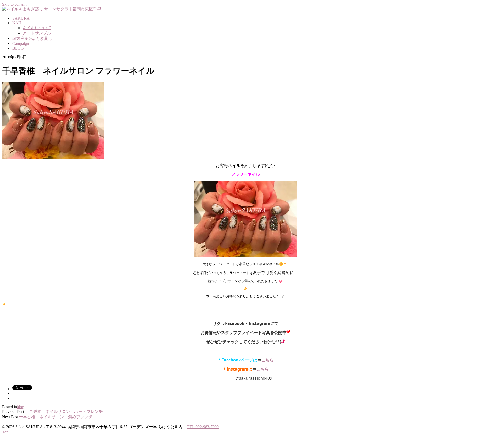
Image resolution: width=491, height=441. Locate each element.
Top (5, 432)
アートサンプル (37, 33)
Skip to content (14, 4)
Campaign (20, 43)
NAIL (17, 23)
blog (20, 406)
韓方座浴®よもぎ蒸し (32, 38)
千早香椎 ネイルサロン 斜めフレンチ (56, 417)
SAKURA (21, 18)
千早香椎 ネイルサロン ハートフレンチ (64, 411)
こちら (262, 369)
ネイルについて (37, 28)
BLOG (18, 48)
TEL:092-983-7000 (203, 427)
